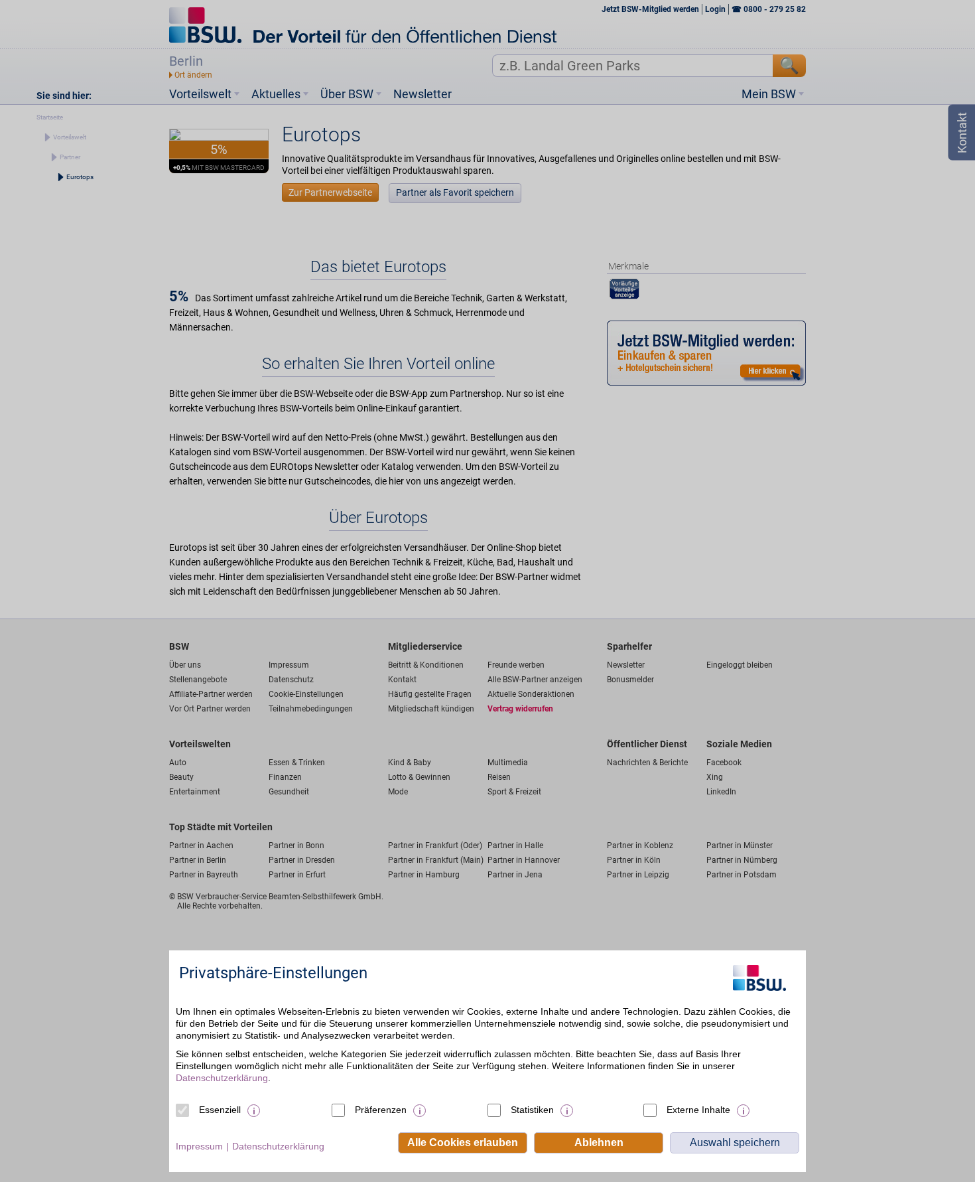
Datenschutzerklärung (222, 1077)
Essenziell (220, 1109)
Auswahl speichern (735, 1142)
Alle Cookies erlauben (462, 1142)
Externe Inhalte (698, 1109)
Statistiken (532, 1109)
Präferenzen (381, 1109)
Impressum (199, 1146)
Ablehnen (598, 1142)
